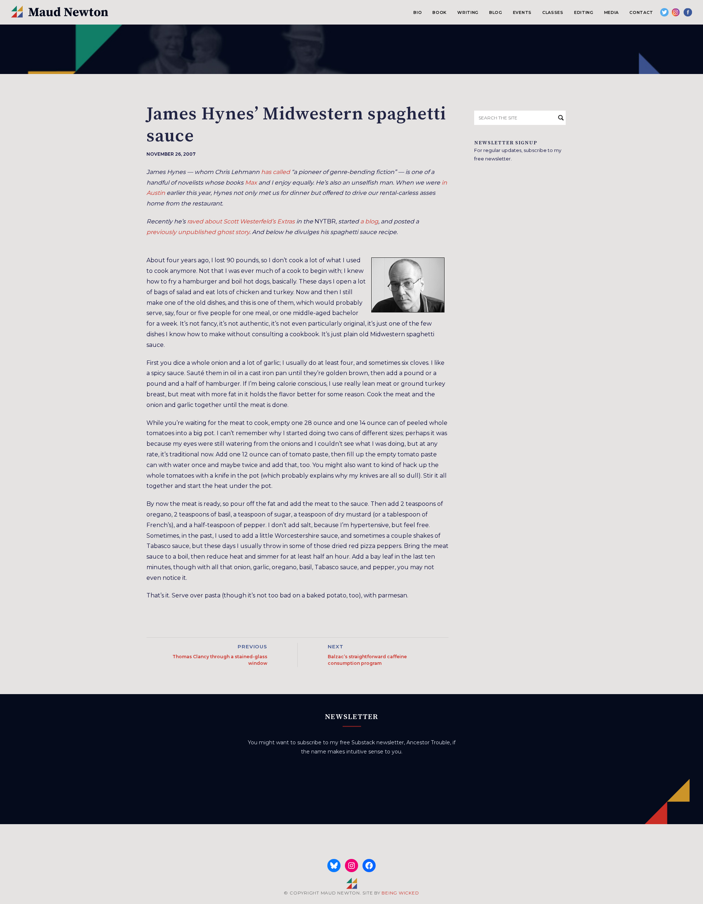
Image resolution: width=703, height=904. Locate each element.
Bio (417, 12)
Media (611, 12)
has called (275, 171)
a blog (369, 221)
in (444, 182)
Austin (155, 192)
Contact (641, 12)
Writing (468, 12)
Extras (286, 221)
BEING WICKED (400, 893)
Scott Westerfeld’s (249, 221)
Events (522, 12)
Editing (584, 12)
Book (439, 12)
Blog (495, 12)
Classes (552, 12)
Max (251, 182)
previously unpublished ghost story (197, 232)
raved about (204, 221)
